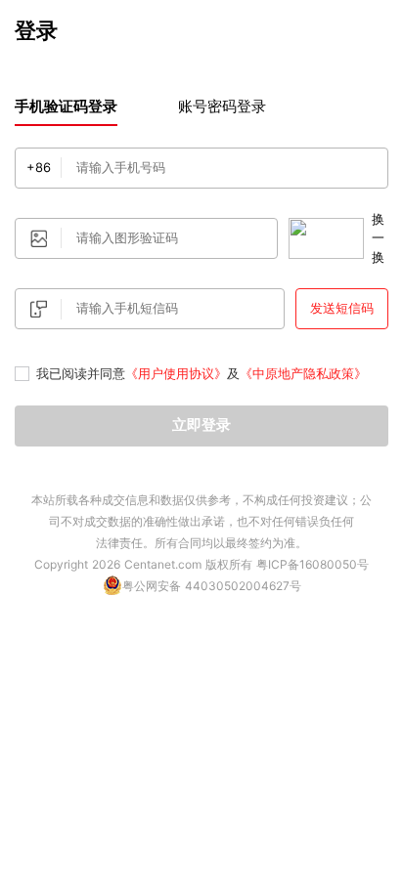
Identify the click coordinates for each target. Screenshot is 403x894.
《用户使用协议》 (176, 373)
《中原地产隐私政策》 (303, 373)
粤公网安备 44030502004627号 (211, 585)
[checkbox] (22, 374)
